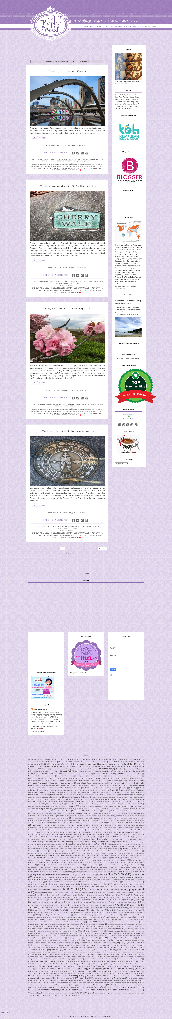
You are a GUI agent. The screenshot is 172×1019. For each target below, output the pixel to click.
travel (43, 968)
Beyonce (132, 778)
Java (62, 848)
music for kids (121, 886)
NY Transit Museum (106, 905)
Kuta (85, 858)
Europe (71, 813)
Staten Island (63, 952)
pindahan (127, 922)
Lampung (122, 860)
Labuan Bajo (126, 858)
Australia (118, 249)
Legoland (81, 865)
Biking (54, 780)
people (114, 919)
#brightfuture (74, 759)
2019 (121, 762)
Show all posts (83, 61)
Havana (126, 830)
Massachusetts (63, 527)
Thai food (116, 961)
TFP (109, 961)
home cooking (86, 832)
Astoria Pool (78, 771)
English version (36, 813)
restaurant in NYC (119, 933)
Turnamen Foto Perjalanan (37, 973)
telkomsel (31, 961)
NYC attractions (97, 282)
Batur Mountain (137, 776)
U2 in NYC (84, 973)
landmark (83, 862)
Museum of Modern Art (44, 886)
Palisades (37, 917)
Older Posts (103, 549)
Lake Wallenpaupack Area (97, 860)
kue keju (52, 858)
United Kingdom (126, 256)
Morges (118, 882)
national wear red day (108, 893)
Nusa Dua (123, 902)
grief (81, 827)
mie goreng (126, 879)
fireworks (111, 816)
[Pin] (131, 424)
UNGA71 (68, 978)
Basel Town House (67, 776)
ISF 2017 (70, 846)
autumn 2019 (58, 774)
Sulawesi (131, 952)
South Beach (65, 947)
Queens (30, 931)
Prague (140, 924)
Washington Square (34, 985)
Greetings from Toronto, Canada (67, 71)
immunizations (35, 839)
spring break (47, 161)
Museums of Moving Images (100, 886)
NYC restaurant (110, 908)
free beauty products (43, 820)
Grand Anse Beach (35, 827)
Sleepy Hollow (43, 945)
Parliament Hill (32, 919)
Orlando (30, 915)
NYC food (65, 908)
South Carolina (76, 947)
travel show (73, 969)
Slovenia (126, 275)
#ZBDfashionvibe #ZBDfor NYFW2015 (69, 762)
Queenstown (65, 931)
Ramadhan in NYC (97, 931)
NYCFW (36, 910)
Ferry (88, 816)
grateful (67, 827)
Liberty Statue (112, 865)
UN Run (123, 976)
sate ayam (62, 938)
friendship (96, 820)
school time (140, 938)
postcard (110, 924)
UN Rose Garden (113, 976)
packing (82, 915)
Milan (133, 879)
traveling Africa (97, 969)
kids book (60, 855)
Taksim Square (123, 956)
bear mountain (72, 778)
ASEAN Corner (139, 769)
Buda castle (132, 788)
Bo (132, 783)
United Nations (119, 978)
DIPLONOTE (127, 26)
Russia (128, 272)
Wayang (73, 985)
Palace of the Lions (130, 915)
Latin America (115, 862)
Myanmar (131, 266)
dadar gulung (97, 804)
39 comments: (81, 268)
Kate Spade (49, 853)
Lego (74, 865)
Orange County (131, 912)
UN (59, 406)
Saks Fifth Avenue (136, 935)
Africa (77, 764)
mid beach (106, 879)
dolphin (71, 809)
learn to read (32, 865)
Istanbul (92, 846)
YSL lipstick (57, 995)
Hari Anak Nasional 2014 (69, 830)
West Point (135, 985)
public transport (121, 926)
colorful (84, 799)
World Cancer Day (34, 993)
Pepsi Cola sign (122, 919)
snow (96, 945)
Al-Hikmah (110, 764)
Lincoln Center (71, 867)
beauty (96, 778)
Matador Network (121, 288)
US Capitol (42, 980)
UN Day (66, 976)
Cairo (68, 790)
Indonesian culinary (35, 842)
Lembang (88, 865)
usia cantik (89, 980)
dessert (39, 806)
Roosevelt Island (96, 935)
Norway (127, 270)
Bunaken (33, 790)
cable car (62, 790)
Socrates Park (125, 945)
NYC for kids (75, 908)
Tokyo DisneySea (102, 966)
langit (99, 862)
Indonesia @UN (89, 839)
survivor (73, 956)
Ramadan (75, 931)
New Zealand (135, 270)
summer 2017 (77, 954)
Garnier (135, 820)
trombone (116, 971)
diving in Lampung (45, 809)
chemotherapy (124, 795)
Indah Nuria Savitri (128, 414)
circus (140, 797)
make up (121, 872)
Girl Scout (95, 823)
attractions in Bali (109, 771)
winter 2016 (54, 987)
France (117, 256)
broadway (61, 788)
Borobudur (115, 785)
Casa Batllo (109, 792)
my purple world (74, 404)
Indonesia (125, 259)
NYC (89, 282)
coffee (53, 799)
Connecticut (140, 799)
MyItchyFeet (46, 893)
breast (135, 785)
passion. (50, 919)
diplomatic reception (59, 806)
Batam (77, 776)
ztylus (77, 995)
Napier (66, 893)
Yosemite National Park (44, 995)
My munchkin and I (103, 889)
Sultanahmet (140, 952)
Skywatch (78, 159)
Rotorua (105, 935)
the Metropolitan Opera (97, 964)
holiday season (72, 832)
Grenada (135, 256)
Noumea (88, 902)
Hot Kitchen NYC (33, 834)
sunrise (57, 956)
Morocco (118, 266)
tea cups (87, 959)
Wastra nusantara (63, 985)
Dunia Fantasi (105, 809)
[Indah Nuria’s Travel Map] (128, 241)
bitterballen (86, 780)
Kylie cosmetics (98, 858)
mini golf (30, 882)
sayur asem (87, 938)
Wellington (99, 985)
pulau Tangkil (43, 929)
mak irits (93, 872)
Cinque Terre (132, 797)
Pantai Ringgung (97, 917)
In (50, 839)
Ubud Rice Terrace (100, 973)
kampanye (93, 851)
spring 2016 (123, 947)
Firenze (103, 816)
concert (120, 799)
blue (105, 783)
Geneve (71, 823)
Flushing (74, 818)
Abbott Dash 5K (67, 764)
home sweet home (111, 832)
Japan (140, 259)
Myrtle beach (58, 893)
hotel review (59, 834)
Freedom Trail (51, 527)
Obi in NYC (131, 910)
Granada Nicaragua (138, 825)
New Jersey (61, 895)
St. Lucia (112, 950)
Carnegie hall (85, 792)
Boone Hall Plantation (90, 785)
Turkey (132, 277)
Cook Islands (43, 801)
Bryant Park (123, 788)
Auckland (121, 771)
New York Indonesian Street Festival (78, 900)
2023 (137, 762)
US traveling (52, 980)
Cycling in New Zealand (73, 804)
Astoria (56, 771)
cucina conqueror (33, 804)
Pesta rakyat (60, 922)
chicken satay (32, 797)
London (36, 869)
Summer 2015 (53, 954)
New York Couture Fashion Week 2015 (63, 897)
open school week (112, 912)
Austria (139, 247)
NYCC (30, 910)
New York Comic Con (137, 895)
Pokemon (66, 924)
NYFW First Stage (77, 910)
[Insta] (127, 424)
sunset (64, 957)
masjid (123, 877)
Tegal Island (97, 959)
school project (131, 938)
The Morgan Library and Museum (115, 964)
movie (61, 884)
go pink (47, 825)
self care (44, 940)
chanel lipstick (89, 795)
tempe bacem (61, 961)
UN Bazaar (51, 976)
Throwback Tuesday (46, 966)
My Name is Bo (118, 889)
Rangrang (132, 931)
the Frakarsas (71, 161)
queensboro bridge (53, 931)
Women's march (87, 987)
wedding (80, 985)
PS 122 (74, 926)
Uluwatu (120, 973)
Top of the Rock (124, 966)
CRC (133, 801)
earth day (125, 809)
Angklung (87, 766)
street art (99, 952)
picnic (120, 922)
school (113, 938)
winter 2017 (65, 987)
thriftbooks (33, 966)
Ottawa (37, 915)
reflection (56, 933)
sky (72, 159)
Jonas (35, 851)
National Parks (94, 893)
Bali (119, 773)
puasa (87, 926)
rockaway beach (70, 935)
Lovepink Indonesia (99, 869)
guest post (95, 827)
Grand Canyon (48, 827)
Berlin (117, 778)
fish (141, 816)
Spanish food (105, 947)
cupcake (61, 804)
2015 (104, 762)
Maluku (86, 875)
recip (31, 933)
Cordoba (60, 801)
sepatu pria (103, 940)
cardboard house (62, 792)
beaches (31, 778)
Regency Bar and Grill (67, 933)
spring (65, 283)
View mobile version (67, 553)
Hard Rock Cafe (55, 830)
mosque (139, 882)
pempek (95, 919)
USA (99, 527)
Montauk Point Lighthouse (98, 882)
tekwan (128, 959)
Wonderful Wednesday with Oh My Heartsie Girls (67, 186)
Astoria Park (67, 771)
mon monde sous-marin (69, 882)
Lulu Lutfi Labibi (137, 869)
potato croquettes (120, 924)
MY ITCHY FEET (107, 26)
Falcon (110, 813)
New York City (122, 895)
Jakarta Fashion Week (34, 848)
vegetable (98, 980)
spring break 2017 (59, 161)
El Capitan (97, 811)
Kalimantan (82, 851)
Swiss (89, 956)
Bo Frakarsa (36, 785)
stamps (40, 952)
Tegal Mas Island (109, 959)
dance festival (108, 804)
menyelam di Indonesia (71, 879)
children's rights (43, 797)
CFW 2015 (66, 795)
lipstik (94, 867)
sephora (111, 940)
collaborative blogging (72, 799)
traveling (88, 161)
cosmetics (91, 801)
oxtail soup (67, 915)
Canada (39, 159)
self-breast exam (66, 940)
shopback (68, 943)
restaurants (130, 933)
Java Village (68, 848)
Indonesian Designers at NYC (71, 842)
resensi (90, 933)
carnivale (100, 792)
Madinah (69, 872)
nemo (32, 895)
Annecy (117, 766)
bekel (104, 778)
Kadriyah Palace (71, 851)
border (101, 785)
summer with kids (35, 956)
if (110, 837)
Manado (57, 877)
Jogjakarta (123, 849)
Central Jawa (44, 795)
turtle (73, 973)
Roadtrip (60, 935)
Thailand (118, 277)
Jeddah (109, 848)
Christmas (86, 797)
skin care (112, 943)
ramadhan (83, 931)
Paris (134, 917)
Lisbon (113, 867)
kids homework (79, 855)
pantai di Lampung (74, 917)
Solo (35, 947)
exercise (95, 813)
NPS (103, 902)
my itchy (56, 889)
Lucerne (126, 869)
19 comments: (81, 390)
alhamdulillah (128, 764)
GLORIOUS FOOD (138, 26)
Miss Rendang (40, 882)
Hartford (106, 830)
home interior (98, 832)
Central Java (32, 795)
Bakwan (112, 774)
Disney (90, 806)
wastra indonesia (48, 985)
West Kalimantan (123, 985)
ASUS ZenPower (88, 771)
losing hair (73, 869)
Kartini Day (138, 851)
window (37, 987)
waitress (46, 982)
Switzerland (125, 252)
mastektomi (42, 879)
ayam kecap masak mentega (72, 774)
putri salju (104, 929)
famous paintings (139, 813)
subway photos (122, 952)
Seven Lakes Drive (131, 940)
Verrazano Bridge (114, 980)
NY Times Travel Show (91, 905)
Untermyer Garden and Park (136, 978)
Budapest (141, 788)
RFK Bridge (31, 935)
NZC (120, 910)
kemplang (103, 853)
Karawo (122, 851)
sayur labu (96, 938)
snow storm (105, 945)
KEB (73, 853)
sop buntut (49, 947)
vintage (131, 980)
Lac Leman (136, 858)
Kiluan (125, 855)
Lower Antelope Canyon (115, 869)
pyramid (111, 929)
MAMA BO (100, 875)
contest (32, 801)
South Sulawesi (87, 947)
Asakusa (128, 769)
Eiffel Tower (88, 811)
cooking (52, 801)
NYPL (99, 910)
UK (115, 973)
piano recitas (106, 922)
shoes (60, 943)
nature (130, 893)
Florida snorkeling (55, 818)
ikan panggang (123, 837)
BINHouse (61, 780)
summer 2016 (64, 954)
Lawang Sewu (138, 862)
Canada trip (47, 159)
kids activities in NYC (45, 855)
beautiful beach (84, 778)
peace (63, 919)
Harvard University (116, 830)
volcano (30, 982)
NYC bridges (56, 908)
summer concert (126, 954)
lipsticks (87, 867)
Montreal (110, 882)
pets (73, 922)
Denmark (125, 254)
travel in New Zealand (58, 969)
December (138, 804)
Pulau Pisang (32, 929)
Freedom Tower (56, 820)
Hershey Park (38, 832)
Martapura (104, 877)
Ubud (91, 973)
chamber (73, 795)
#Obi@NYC (123, 759)
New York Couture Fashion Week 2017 (115, 897)
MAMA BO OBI (82, 282)
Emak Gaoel (105, 811)
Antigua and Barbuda (129, 247)
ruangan (112, 935)
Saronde (46, 938)
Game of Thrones (125, 820)
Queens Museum (41, 931)
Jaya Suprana (77, 848)
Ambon (139, 764)
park (140, 917)
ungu (82, 978)
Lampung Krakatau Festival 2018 (59, 862)
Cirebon (30, 799)
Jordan (135, 259)
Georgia (80, 823)
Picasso (114, 922)
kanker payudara (111, 851)
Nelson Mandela (139, 893)
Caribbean (73, 792)
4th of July (44, 764)
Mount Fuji (54, 884)
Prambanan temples (34, 926)
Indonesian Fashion (88, 842)
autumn (128, 771)
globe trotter (126, 823)
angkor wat (109, 766)
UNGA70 (61, 978)
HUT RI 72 (40, 837)
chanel (81, 795)
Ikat (131, 837)
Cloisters (38, 799)
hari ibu (81, 830)
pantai (63, 917)
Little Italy (120, 867)
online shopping (99, 912)
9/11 (58, 764)
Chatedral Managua (111, 795)
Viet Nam (123, 980)
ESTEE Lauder (52, 813)
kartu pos (40, 853)
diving (132, 806)
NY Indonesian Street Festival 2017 (55, 905)
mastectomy (32, 879)
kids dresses (69, 855)
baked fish (97, 774)
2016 (109, 762)
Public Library (110, 926)
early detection (116, 809)
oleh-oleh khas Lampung (60, 912)
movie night (69, 884)
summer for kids (139, 954)
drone (91, 809)
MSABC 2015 (86, 884)
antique (70, 769)
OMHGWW (58, 283)
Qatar (123, 272)
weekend (89, 985)
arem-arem (78, 769)
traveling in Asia (109, 969)
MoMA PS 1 (55, 882)
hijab (56, 832)
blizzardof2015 (118, 780)
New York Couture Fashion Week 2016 (89, 897)
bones (73, 785)
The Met (65, 964)
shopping (76, 943)
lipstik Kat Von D (104, 867)
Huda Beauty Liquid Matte (73, 834)
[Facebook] (119, 424)
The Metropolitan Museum (79, 964)
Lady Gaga (37, 860)
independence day (60, 839)
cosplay (99, 801)
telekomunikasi (137, 959)
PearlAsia (70, 919)
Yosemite (31, 995)
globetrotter (57, 159)
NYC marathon (85, 908)
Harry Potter (98, 830)
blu (100, 783)
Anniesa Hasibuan (129, 766)
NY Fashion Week (37, 905)
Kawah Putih (66, 853)
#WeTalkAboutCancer (49, 762)
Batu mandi (118, 776)
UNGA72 (76, 978)
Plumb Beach (43, 924)
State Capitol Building (51, 952)
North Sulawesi (58, 902)
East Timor (125, 277)
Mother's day (44, 884)
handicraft (46, 830)
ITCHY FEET (107, 846)
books (79, 785)
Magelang (77, 872)
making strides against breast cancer (44, 875)
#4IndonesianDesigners (35, 759)
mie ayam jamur (116, 879)
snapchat (61, 945)
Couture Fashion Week (111, 801)
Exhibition (103, 813)
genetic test (63, 823)
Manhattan (81, 877)
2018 (115, 762)
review (138, 933)
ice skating (89, 837)
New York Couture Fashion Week (40, 897)
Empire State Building (128, 811)
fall (116, 813)
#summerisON (33, 762)
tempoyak (96, 961)
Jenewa (115, 848)
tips (78, 966)
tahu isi (114, 956)
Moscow (131, 882)
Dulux (97, 809)
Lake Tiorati (66, 860)
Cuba (138, 801)
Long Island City (47, 869)
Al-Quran (118, 764)
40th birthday (34, 764)
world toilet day (55, 993)
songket (41, 947)
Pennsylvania (105, 919)
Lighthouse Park (42, 867)
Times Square (61, 966)
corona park (69, 801)
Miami (94, 879)
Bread (129, 785)
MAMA (93, 875)
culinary (43, 804)
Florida (45, 818)
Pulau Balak (138, 926)
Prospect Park (65, 926)
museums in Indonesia (82, 886)
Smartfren (54, 945)
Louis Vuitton (82, 869)
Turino (131, 971)
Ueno (110, 973)
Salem (30, 938)
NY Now (70, 905)
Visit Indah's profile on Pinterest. (128, 359)
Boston (42, 527)
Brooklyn (40, 282)
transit (37, 969)
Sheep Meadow (52, 943)
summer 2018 (90, 954)
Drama (85, 809)
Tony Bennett (114, 966)
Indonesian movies (35, 844)
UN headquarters (68, 406)
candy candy (51, 792)
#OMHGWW (136, 759)
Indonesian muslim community (53, 844)
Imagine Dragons (139, 837)
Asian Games (35, 771)
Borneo (107, 785)
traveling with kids (103, 971)
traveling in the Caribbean (48, 971)
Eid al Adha (57, 811)
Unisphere (96, 978)
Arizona (93, 769)
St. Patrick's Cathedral (123, 950)
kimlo (131, 855)
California (88, 790)
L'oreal (107, 858)
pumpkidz (64, 929)
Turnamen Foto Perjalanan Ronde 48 (58, 973)
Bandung (31, 776)
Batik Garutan (100, 776)
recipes (46, 933)
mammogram (37, 877)
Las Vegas (106, 862)
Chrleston (94, 797)
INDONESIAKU (118, 26)
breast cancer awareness (45, 788)
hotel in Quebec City (47, 834)
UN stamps (131, 976)
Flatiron (38, 818)
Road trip (67, 159)
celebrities (130, 792)
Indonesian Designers (52, 842)
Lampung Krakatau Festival (37, 862)
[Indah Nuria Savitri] (129, 416)
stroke (107, 952)
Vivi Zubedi (138, 980)
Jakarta (121, 846)
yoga (126, 993)
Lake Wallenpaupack (79, 860)
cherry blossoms (70, 282)
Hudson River (87, 834)
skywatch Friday (88, 159)
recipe (38, 933)
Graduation (118, 825)
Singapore (118, 275)
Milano (140, 879)
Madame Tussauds (58, 872)
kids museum (100, 855)
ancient (80, 766)
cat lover (117, 792)
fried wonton (86, 820)
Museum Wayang (58, 886)
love (90, 869)
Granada (127, 825)
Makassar (113, 872)
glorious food (37, 825)
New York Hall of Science (38, 900)
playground (33, 924)
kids (137, 853)
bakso (105, 774)
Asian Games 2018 (46, 771)
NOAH (39, 902)
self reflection (54, 940)
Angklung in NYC (98, 766)
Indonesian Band (118, 839)
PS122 (80, 926)
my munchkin (90, 889)
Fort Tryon (141, 818)
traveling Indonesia (85, 971)
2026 (142, 762)
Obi (125, 910)
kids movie (90, 855)
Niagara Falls (125, 900)
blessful (101, 780)
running (119, 935)
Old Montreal (46, 912)
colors (91, 799)
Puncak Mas (73, 929)
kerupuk (122, 853)
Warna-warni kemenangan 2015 (120, 982)
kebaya (80, 853)
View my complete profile (40, 731)
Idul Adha (97, 837)
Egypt (131, 254)
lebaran (41, 865)
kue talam (71, 858)
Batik (82, 776)
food (95, 818)
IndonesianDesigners (113, 844)
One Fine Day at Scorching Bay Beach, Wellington (128, 302)
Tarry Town (79, 959)
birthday (76, 780)
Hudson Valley (98, 834)
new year (70, 895)
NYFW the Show (91, 910)
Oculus (38, 912)
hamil (39, 830)
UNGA (54, 978)
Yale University (99, 993)
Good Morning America (59, 825)
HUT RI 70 (124, 834)
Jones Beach (43, 851)
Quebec (118, 929)
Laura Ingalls (127, 862)
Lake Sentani (56, 860)
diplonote (71, 806)
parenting (121, 917)
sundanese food (48, 956)
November (96, 902)
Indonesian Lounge (138, 842)
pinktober (136, 922)
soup (57, 947)
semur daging (93, 940)
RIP (38, 935)
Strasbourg (91, 952)
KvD (90, 858)
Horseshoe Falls (137, 832)
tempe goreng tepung (84, 961)
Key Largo (130, 853)
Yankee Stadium (117, 993)
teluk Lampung (41, 961)
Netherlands (119, 270)
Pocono (52, 924)
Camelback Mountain (101, 790)
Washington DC (136, 982)
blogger (141, 780)
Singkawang (96, 943)
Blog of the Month (130, 780)
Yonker (132, 993)
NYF (42, 910)
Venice (105, 980)
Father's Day (53, 816)
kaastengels (61, 851)
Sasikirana (54, 938)
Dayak (121, 804)
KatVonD (57, 853)
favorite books (64, 816)
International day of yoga (35, 846)
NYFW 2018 (66, 910)
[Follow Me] (123, 424)
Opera (122, 912)
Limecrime (61, 867)
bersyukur (125, 778)
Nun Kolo (115, 902)
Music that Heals (132, 886)
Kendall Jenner (113, 853)
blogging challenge (66, 783)
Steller (71, 952)
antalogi (46, 769)
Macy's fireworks (46, 872)
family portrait (125, 813)
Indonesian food (104, 841)
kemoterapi (94, 853)
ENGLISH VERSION (150, 26)
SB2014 (104, 938)
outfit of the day (57, 915)
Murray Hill (31, 886)
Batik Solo (109, 776)
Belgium (132, 249)
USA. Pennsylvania (79, 980)
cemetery (138, 792)
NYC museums (97, 908)
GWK (113, 827)
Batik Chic (90, 776)
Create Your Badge (128, 419)
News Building (114, 900)
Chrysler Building (105, 797)
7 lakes (52, 764)
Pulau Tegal (55, 929)
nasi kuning (74, 893)
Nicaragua (129, 268)
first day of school (132, 816)
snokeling (77, 945)
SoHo (132, 945)
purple (95, 929)
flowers (54, 404)
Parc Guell (113, 917)
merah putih (85, 879)
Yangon (108, 993)
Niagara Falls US (137, 900)
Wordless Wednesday (66, 528)
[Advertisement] (69, 50)
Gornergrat (87, 825)
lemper (103, 865)
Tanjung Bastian (43, 959)
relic (77, 933)
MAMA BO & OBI (115, 874)
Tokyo (93, 966)
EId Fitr (66, 811)
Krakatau (30, 858)
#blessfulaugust (50, 759)
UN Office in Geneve (99, 976)
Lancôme (75, 862)
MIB (99, 879)
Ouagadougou (46, 915)
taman (140, 956)
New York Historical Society (56, 900)
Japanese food (54, 848)
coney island (130, 799)
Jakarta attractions (134, 846)
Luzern (30, 872)
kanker (101, 851)
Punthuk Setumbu (84, 929)
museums (68, 886)
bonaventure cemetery (62, 785)
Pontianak (84, 924)
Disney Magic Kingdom (100, 806)
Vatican (136, 279)
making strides (139, 872)
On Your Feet (88, 912)
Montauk (84, 882)
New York (81, 895)
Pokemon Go (75, 924)
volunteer (38, 982)
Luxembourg (133, 263)
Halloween (31, 830)
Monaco (124, 266)
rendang (83, 933)
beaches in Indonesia (58, 778)
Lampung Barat (136, 860)
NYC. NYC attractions (135, 908)
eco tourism (40, 811)
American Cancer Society (35, 766)
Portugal (118, 272)
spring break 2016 (53, 950)
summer (42, 954)
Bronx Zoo (76, 788)
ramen (126, 931)
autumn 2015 (139, 771)
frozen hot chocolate (107, 820)
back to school (87, 774)
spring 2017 (99, 159)
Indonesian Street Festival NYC (94, 844)
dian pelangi (46, 806)
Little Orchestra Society (132, 867)
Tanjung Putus (55, 959)
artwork (121, 769)
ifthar (114, 837)
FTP (117, 820)
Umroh (127, 973)
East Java (132, 809)
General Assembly (51, 823)
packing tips (90, 915)
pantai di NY (86, 917)
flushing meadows (85, 818)
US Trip (94, 527)
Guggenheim (106, 827)
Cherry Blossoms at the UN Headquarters (67, 308)
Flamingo (31, 818)
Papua (106, 917)
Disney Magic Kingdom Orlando (118, 806)
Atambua (98, 771)
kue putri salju (61, 858)
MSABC (77, 884)
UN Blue (59, 976)
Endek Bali (140, 811)
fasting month (42, 816)
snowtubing (114, 945)
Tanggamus (32, 959)
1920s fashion (96, 762)
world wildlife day (68, 993)
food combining (105, 818)
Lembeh (96, 865)
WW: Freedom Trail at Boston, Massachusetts (67, 431)
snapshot (69, 945)
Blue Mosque (114, 783)
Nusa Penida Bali (133, 902)
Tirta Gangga (85, 966)
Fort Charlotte (131, 818)
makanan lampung (103, 872)
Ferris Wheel (80, 816)
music (113, 886)
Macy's (37, 872)
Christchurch (77, 797)
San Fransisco (38, 938)
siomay (104, 943)
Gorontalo (96, 825)
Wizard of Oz (76, 987)
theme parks (140, 964)
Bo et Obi (140, 783)
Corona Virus (79, 801)
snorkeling (86, 945)
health (135, 830)
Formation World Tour (118, 818)
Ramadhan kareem (113, 931)
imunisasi (45, 839)
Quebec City (128, 929)
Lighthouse (31, 867)
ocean (140, 910)
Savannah (79, 938)
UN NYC (88, 976)
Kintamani (139, 855)
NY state (79, 905)
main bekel (85, 872)
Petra (67, 922)
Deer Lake (31, 806)
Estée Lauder (63, 813)
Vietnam (118, 284)
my (35, 889)
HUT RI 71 (132, 834)
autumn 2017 (46, 774)
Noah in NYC (47, 902)
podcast (58, 924)
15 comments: (81, 513)
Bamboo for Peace (136, 774)
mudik (114, 884)
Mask (128, 877)
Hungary (118, 259)
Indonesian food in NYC (122, 842)
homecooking (124, 832)
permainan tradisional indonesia (44, 922)
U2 (78, 973)
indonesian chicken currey (133, 839)
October (30, 912)
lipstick (80, 867)
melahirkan (58, 879)
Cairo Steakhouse (78, 790)
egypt (49, 811)
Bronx (69, 788)
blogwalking (81, 783)
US (90, 527)
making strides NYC (67, 875)
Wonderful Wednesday (103, 987)
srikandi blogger (102, 950)
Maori (89, 877)
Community (112, 799)
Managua (66, 877)
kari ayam (129, 851)
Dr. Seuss (78, 809)
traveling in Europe (126, 969)
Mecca (51, 879)
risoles (43, 935)
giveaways (104, 823)
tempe (53, 961)
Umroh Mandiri (137, 973)
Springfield (92, 950)
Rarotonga (141, 931)
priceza (44, 926)
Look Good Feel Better (60, 869)
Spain (135, 254)
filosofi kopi (95, 816)
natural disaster (120, 893)
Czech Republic (135, 252)
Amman (73, 766)
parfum (129, 917)
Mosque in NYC (33, 884)
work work (136, 990)
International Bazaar (136, 844)
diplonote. (82, 806)
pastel (57, 919)
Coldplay (60, 799)
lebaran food (52, 865)
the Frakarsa (134, 961)
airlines (102, 764)
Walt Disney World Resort (68, 982)
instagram (124, 844)
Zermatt (65, 995)
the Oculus (131, 964)
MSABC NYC (106, 884)
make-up (129, 872)
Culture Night (52, 804)
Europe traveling (83, 813)
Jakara (115, 846)
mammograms (48, 877)
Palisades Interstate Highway (51, 917)
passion (41, 919)
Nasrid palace (84, 893)
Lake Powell (46, 860)
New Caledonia (120, 268)
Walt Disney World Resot (86, 982)
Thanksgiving (125, 961)
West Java (110, 985)
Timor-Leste (71, 966)
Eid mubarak (76, 811)
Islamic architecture (81, 846)
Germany (118, 254)
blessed (94, 780)
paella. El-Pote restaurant (103, 915)
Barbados (125, 249)
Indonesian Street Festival (73, 844)
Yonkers (139, 993)
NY (143, 902)
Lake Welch (112, 860)
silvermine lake (86, 943)
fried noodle (76, 820)
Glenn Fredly (115, 823)
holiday (62, 832)
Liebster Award (137, 865)
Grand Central (58, 827)
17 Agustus (86, 762)
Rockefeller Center (83, 935)
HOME (86, 26)
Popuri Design (93, 1016)
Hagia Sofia (120, 827)
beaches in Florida (43, 778)
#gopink (96, 759)
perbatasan (133, 919)
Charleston (99, 795)
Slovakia (133, 275)
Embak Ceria (115, 811)
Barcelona (50, 776)
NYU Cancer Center (110, 910)
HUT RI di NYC (66, 837)
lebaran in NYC (64, 865)
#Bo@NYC (61, 759)
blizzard (109, 780)
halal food (139, 827)
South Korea (127, 261)
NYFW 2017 (56, 910)
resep (97, 933)
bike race (47, 780)
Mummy (130, 884)
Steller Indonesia (81, 952)
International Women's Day (53, 846)
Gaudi (41, 823)
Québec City (138, 929)
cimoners (115, 797)
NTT (108, 902)
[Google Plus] (136, 424)
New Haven (52, 895)
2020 (126, 762)
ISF (64, 846)
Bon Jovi (51, 785)
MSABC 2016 (96, 884)
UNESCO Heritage (45, 978)
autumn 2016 (35, 774)
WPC (77, 993)
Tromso (124, 971)
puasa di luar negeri (97, 926)
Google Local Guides (75, 825)
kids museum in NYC (113, 855)
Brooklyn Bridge (112, 788)
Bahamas (139, 249)
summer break (114, 954)
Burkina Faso (42, 790)
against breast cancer (88, 764)
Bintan (69, 780)
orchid (140, 912)
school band (120, 938)
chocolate (67, 797)
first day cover (120, 816)
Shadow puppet (40, 943)
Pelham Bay (78, 919)
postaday (100, 924)
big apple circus (37, 780)
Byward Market (53, 790)
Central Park (54, 795)
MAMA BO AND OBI (95, 26)
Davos (115, 804)
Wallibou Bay (55, 982)
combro (97, 799)
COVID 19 (124, 801)
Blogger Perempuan (39, 783)
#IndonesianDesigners (109, 759)
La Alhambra (115, 858)
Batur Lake (127, 776)
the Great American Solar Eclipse (50, 964)
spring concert (82, 950)
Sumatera (33, 954)
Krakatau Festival (41, 858)
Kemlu (87, 853)
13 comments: (81, 145)
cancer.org (42, 792)
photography (91, 921)
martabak (96, 877)
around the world (106, 768)
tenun (104, 961)
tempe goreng (72, 961)
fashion (32, 816)
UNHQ (77, 406)
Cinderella (123, 797)
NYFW (48, 910)
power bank (131, 924)
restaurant (106, 933)
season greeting (35, 940)
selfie (74, 940)
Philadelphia (80, 922)
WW (78, 283)
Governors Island (107, 825)
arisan (85, 769)
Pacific (75, 915)
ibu (82, 837)
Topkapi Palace (137, 966)
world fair (45, 993)
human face (108, 834)
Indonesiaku (102, 839)
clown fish (46, 799)
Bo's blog (44, 785)
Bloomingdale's (92, 783)
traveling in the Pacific (67, 971)
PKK (142, 922)
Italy (130, 259)
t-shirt (108, 956)
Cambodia (118, 261)
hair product (130, 827)
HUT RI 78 (57, 837)
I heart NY (76, 837)
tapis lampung (68, 959)
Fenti (72, 816)
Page (121, 915)
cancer (133, 790)
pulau (130, 926)
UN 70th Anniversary (40, 976)
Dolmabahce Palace (60, 809)
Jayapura (86, 848)
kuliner (79, 858)
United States (129, 279)
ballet (126, 774)
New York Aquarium (94, 895)
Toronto (81, 161)
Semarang (82, 940)
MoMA (48, 882)
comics (104, 799)
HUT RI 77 (49, 837)
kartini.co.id (31, 853)
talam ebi (133, 956)
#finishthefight (85, 759)
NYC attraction (131, 905)
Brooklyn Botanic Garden (54, 282)
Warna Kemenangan (102, 982)
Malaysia (138, 266)
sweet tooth (81, 956)
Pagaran (115, 915)
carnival (93, 792)
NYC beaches (46, 908)
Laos (133, 261)
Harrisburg (89, 830)
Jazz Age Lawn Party (98, 848)
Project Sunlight (54, 926)
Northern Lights (70, 902)
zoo (72, 995)
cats (123, 792)
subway (113, 952)
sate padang (70, 938)
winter (44, 987)
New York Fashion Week (136, 897)
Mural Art (139, 884)
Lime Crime (52, 867)
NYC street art (122, 908)
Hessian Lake (49, 832)
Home (62, 549)
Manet (74, 877)
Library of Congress (124, 865)
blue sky (123, 783)
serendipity (120, 940)
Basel (57, 776)
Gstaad (87, 827)
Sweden (133, 272)
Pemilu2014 (87, 919)
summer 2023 (102, 954)
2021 (132, 762)
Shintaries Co (110, 1016)
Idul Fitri (104, 837)
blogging (52, 783)
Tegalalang (120, 959)
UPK (31, 980)
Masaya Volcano (114, 877)
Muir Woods (122, 884)
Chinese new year (55, 797)
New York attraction (108, 895)
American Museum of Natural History (57, 766)
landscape (91, 862)
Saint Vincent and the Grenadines (126, 282)
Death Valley (129, 804)
